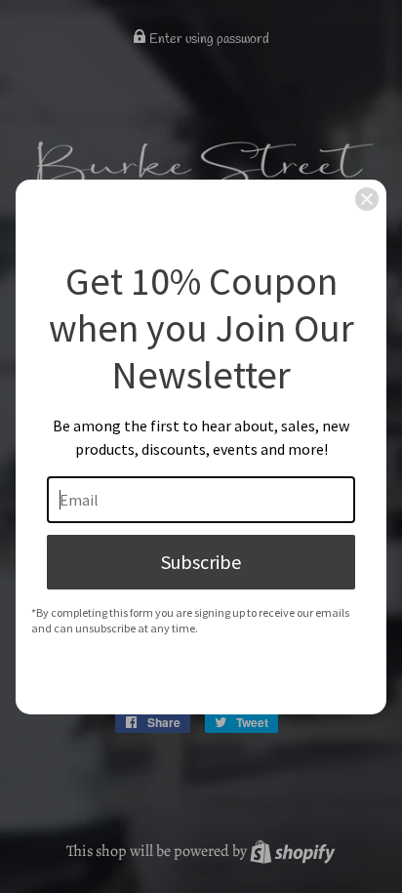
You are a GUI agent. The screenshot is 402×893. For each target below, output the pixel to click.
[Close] (367, 199)
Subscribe (201, 561)
